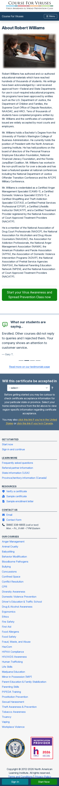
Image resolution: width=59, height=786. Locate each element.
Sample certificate (16, 496)
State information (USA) (16, 472)
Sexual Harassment (13, 701)
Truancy (6, 716)
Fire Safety (8, 621)
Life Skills (7, 666)
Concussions (9, 571)
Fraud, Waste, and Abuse (16, 641)
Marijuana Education (13, 671)
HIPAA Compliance (13, 651)
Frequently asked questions (17, 462)
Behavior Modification (14, 556)
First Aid (6, 626)
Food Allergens (10, 631)
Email (9, 514)
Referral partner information (17, 467)
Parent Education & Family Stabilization (24, 681)
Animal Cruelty (10, 546)
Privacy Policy (43, 776)
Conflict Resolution (12, 581)
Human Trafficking (12, 661)
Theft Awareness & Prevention (19, 706)
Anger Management (13, 541)
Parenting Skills (10, 686)
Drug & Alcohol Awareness (17, 606)
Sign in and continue (13, 449)
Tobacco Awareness (14, 711)
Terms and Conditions (20, 776)
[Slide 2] (32, 360)
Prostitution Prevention (15, 696)
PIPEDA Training (11, 691)
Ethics (5, 616)
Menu (52, 16)
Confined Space (11, 576)
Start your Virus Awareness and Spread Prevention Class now (29, 294)
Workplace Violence (13, 726)
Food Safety (9, 636)
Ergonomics (8, 611)
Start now (7, 444)
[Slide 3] (38, 360)
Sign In (15, 781)
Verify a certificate (16, 491)
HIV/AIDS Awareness (14, 656)
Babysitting (8, 551)
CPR (4, 586)
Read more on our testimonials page (29, 366)
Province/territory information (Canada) (24, 477)
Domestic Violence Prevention (19, 596)
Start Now (44, 781)
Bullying (6, 566)
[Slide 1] (26, 360)
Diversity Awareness (13, 591)
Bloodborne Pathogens (15, 561)
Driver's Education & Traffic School (22, 601)
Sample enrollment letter (20, 501)
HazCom (7, 646)
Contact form (13, 519)
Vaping (6, 721)
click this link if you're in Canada (35, 423)
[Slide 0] (21, 360)
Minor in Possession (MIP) (17, 676)
